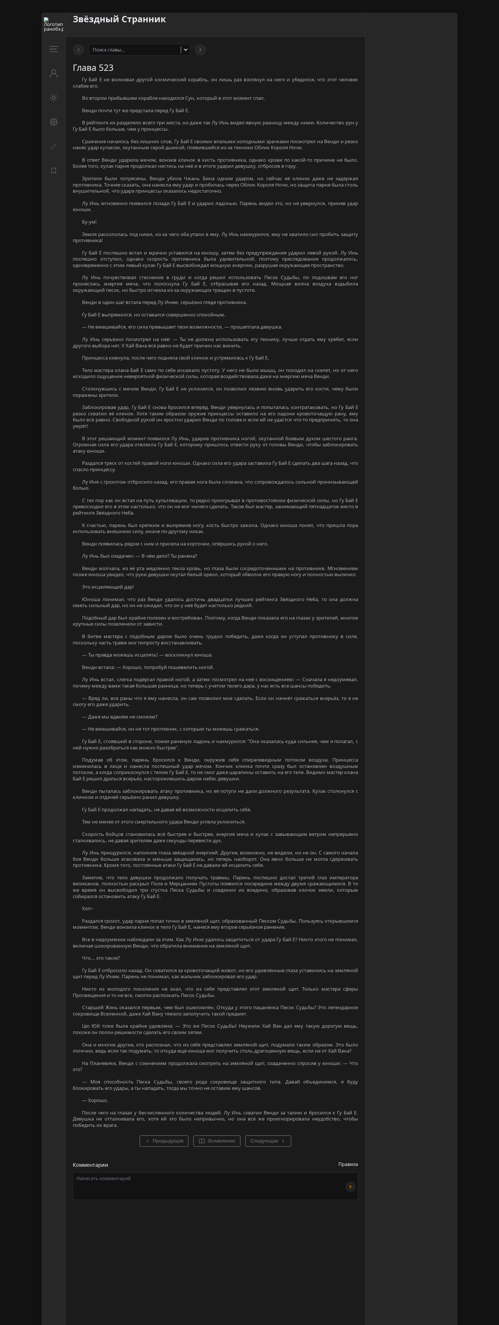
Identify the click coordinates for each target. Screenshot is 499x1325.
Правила (348, 1164)
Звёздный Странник (119, 19)
